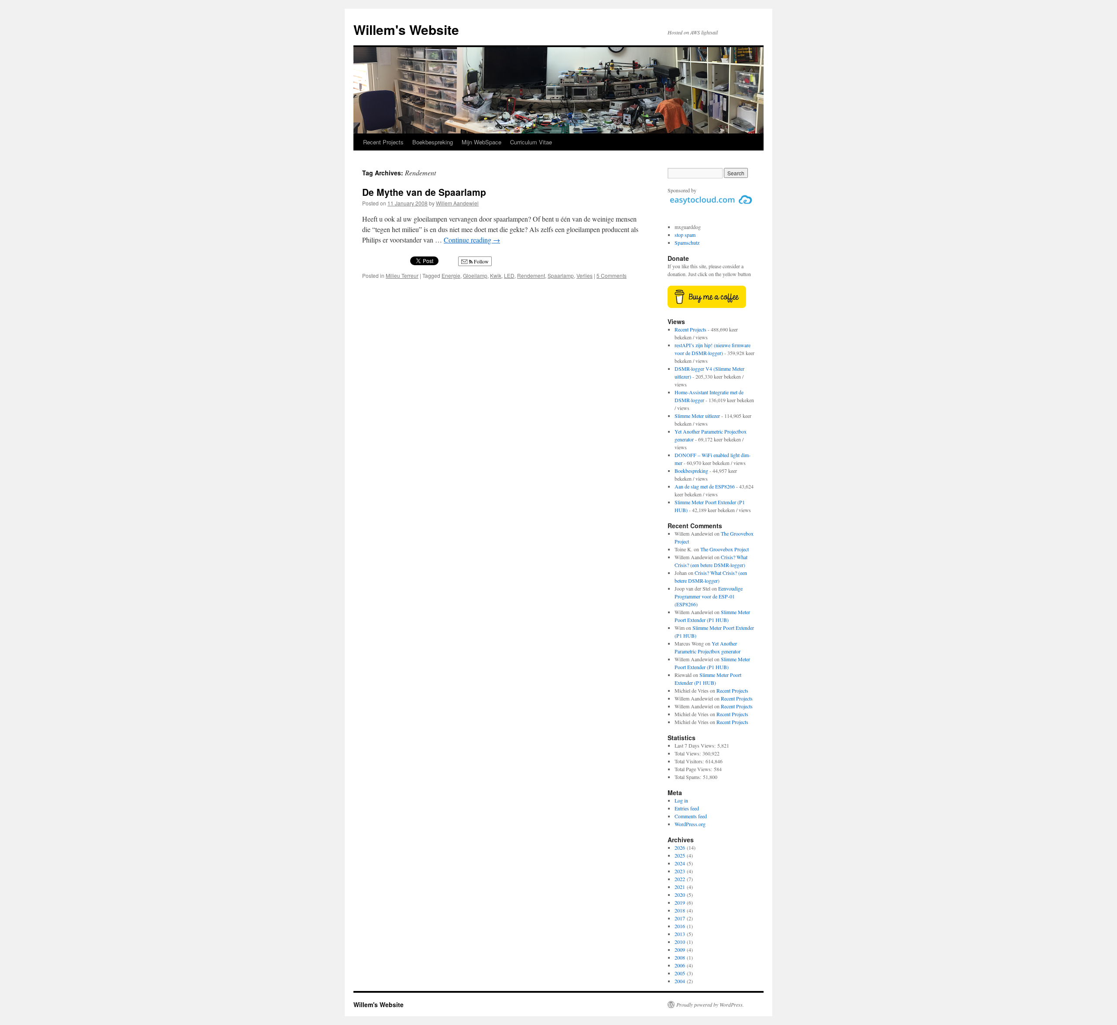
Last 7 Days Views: (696, 745)
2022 (680, 878)
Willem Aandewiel (457, 203)
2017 (680, 918)
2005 (680, 973)
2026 (680, 847)
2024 (680, 863)
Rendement (531, 275)
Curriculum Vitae (531, 142)
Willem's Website (406, 29)
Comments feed (691, 816)
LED (509, 275)
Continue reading (472, 239)
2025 (680, 855)
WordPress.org (690, 823)
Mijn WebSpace (481, 142)
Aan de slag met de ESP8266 (705, 486)
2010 (680, 941)
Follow (481, 261)
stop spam (685, 234)
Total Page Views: (694, 768)
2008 (680, 957)
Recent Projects (383, 142)
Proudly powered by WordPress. (710, 1004)
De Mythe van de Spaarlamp (424, 191)
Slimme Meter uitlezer (697, 415)
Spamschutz (687, 242)
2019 (680, 902)
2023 (680, 871)
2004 (680, 980)
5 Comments (611, 275)
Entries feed (687, 808)
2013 (680, 933)
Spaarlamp (561, 275)
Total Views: (688, 753)
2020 (680, 894)
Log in (681, 800)
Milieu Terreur (402, 275)
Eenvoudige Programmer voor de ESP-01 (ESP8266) (709, 596)
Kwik (495, 275)
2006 (680, 965)
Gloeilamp (475, 275)
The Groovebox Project (724, 549)
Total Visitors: (690, 761)
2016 (680, 925)
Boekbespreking (432, 142)
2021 (680, 886)
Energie (451, 275)
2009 (680, 949)
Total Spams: (689, 776)
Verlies (584, 275)
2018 (680, 910)
